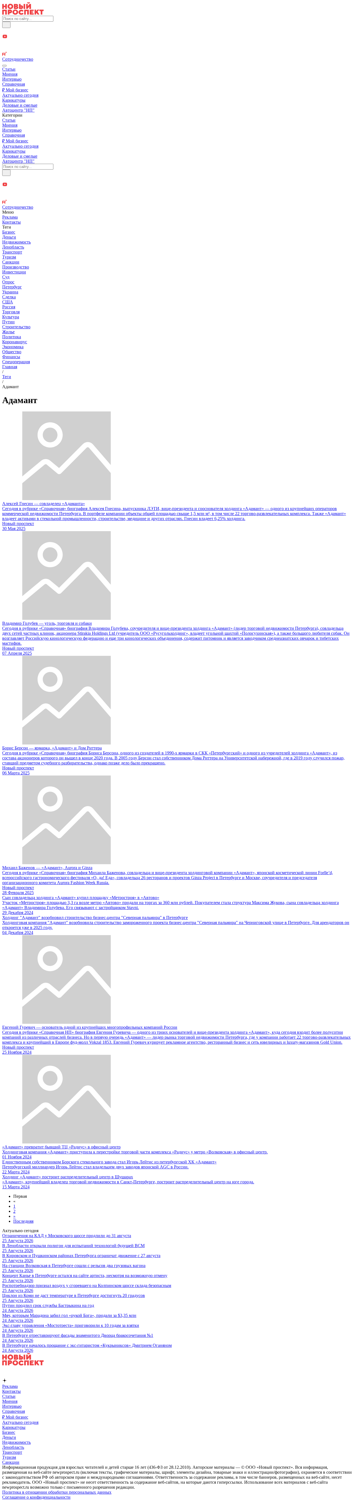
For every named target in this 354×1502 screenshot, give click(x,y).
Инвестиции (14, 272)
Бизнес (8, 232)
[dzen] (177, 43)
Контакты (11, 222)
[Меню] (4, 65)
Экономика (13, 346)
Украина (10, 292)
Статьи (8, 69)
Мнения (9, 74)
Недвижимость (16, 242)
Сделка (9, 297)
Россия (8, 307)
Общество (11, 351)
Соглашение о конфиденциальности (36, 1497)
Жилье (8, 331)
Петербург (12, 287)
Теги (6, 376)
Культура (10, 316)
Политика (11, 336)
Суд (5, 277)
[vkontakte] (177, 49)
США (7, 302)
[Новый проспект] (23, 13)
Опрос (8, 282)
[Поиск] (6, 25)
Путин (8, 321)
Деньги (9, 237)
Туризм (9, 257)
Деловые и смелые (19, 105)
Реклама (10, 217)
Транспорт (12, 252)
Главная (9, 366)
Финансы (11, 356)
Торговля (11, 311)
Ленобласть (13, 247)
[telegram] (177, 31)
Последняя (23, 1221)
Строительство (16, 326)
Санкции (10, 262)
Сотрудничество (17, 59)
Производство (15, 267)
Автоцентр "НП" (18, 110)
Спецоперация (16, 361)
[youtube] (177, 37)
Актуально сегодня (20, 95)
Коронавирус (14, 341)
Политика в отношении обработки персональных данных (56, 1492)
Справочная (13, 84)
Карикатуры (13, 100)
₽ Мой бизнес (15, 90)
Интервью (12, 79)
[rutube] (177, 54)
